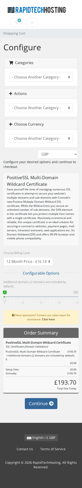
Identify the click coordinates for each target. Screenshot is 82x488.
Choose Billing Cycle (16, 253)
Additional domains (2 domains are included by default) (34, 284)
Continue (39, 403)
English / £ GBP (43, 437)
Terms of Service (53, 449)
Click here (48, 319)
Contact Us (25, 449)
